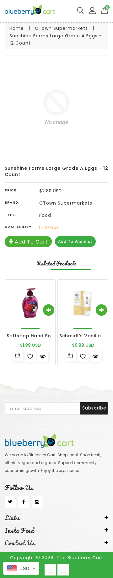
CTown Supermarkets (61, 28)
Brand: (12, 202)
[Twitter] (10, 502)
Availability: (19, 226)
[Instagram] (37, 502)
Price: (11, 190)
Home (16, 28)
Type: (10, 214)
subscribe (94, 408)
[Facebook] (23, 502)
